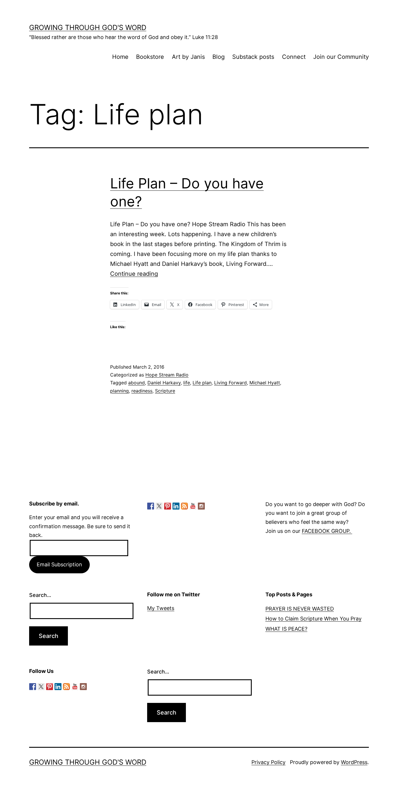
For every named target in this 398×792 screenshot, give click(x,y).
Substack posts (253, 56)
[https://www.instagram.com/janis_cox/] (201, 506)
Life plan (202, 383)
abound (136, 383)
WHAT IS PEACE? (286, 629)
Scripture (165, 391)
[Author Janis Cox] (150, 506)
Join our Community (341, 56)
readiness (141, 391)
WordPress (354, 762)
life (186, 383)
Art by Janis (188, 56)
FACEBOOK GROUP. (327, 531)
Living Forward (230, 383)
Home (120, 56)
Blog (218, 56)
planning (119, 391)
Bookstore (150, 56)
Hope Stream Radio (167, 375)
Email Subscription (59, 564)
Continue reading (134, 273)
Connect (294, 56)
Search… (40, 595)
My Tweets (160, 608)
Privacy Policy (268, 762)
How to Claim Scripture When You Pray (313, 619)
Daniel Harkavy (164, 383)
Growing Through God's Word (87, 27)
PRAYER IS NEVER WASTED (299, 609)
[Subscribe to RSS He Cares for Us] (184, 506)
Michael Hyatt (264, 383)
